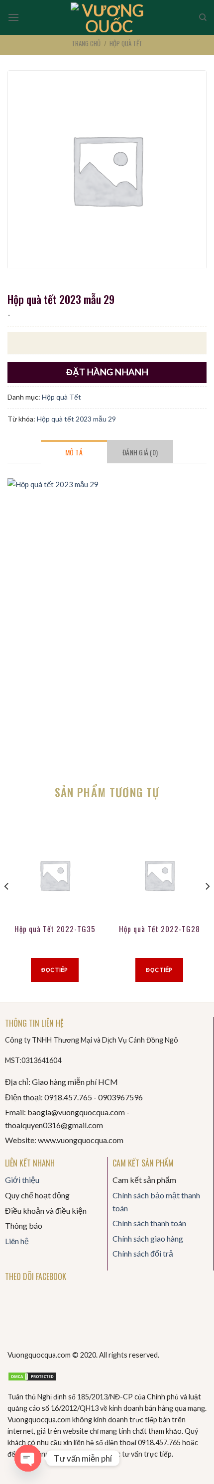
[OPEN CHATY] (27, 1458)
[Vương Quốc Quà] (109, 17)
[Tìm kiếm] (203, 17)
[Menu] (13, 17)
